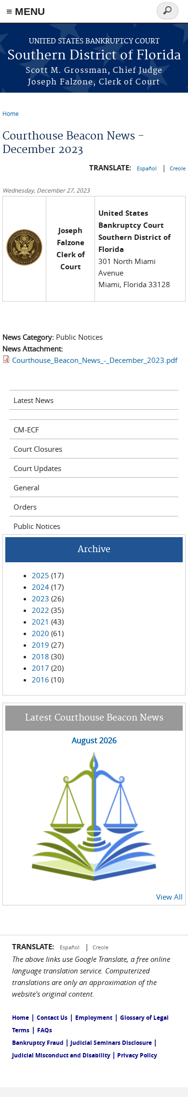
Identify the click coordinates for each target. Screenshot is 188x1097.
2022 (40, 610)
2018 (40, 656)
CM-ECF (26, 429)
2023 (40, 598)
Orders (25, 507)
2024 (40, 587)
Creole (178, 168)
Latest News (33, 400)
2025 (40, 575)
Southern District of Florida (94, 56)
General (26, 487)
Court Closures (37, 449)
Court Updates (37, 468)
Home (10, 113)
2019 (40, 645)
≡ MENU (25, 11)
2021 (40, 621)
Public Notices (36, 526)
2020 (40, 633)
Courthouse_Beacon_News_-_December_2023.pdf (94, 360)
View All (169, 897)
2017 (40, 668)
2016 (40, 679)
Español (147, 168)
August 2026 (94, 740)
